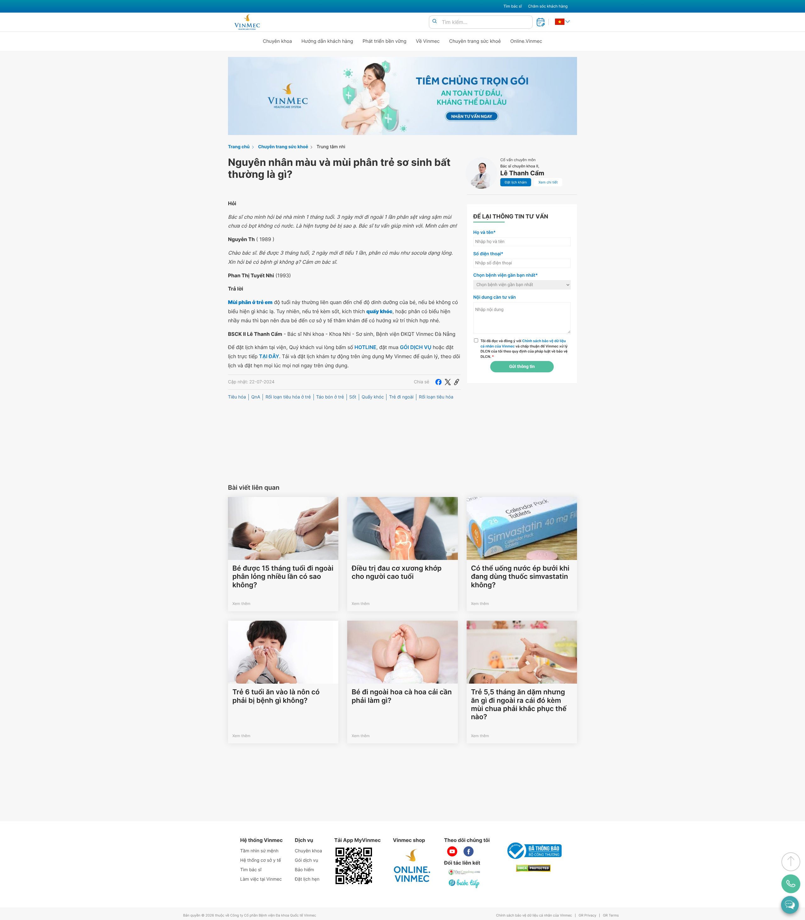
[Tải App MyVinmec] (353, 865)
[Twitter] (448, 382)
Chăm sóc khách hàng (548, 6)
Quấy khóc (373, 397)
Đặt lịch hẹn (307, 879)
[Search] (434, 22)
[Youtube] (452, 851)
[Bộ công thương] (533, 850)
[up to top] (790, 861)
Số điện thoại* (488, 254)
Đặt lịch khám (516, 182)
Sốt (352, 397)
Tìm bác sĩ (512, 6)
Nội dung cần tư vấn (494, 297)
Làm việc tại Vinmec (261, 879)
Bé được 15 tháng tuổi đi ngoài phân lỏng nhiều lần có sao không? (282, 576)
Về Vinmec (428, 41)
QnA (255, 397)
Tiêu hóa (237, 397)
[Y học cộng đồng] (464, 872)
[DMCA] (533, 868)
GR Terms (611, 915)
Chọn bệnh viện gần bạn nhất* (505, 275)
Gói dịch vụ (306, 860)
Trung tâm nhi (331, 147)
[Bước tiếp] (464, 883)
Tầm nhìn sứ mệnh (259, 851)
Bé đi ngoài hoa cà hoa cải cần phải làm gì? (402, 696)
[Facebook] (438, 382)
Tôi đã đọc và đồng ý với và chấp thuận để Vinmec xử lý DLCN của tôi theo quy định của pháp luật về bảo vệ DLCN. (524, 349)
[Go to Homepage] (247, 22)
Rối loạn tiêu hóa (436, 397)
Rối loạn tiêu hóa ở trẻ (288, 397)
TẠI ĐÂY (269, 356)
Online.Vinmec (526, 41)
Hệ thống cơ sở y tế (260, 860)
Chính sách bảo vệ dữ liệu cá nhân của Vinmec (534, 915)
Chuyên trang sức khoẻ (475, 41)
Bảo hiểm (304, 869)
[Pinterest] (456, 382)
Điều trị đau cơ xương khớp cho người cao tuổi (396, 572)
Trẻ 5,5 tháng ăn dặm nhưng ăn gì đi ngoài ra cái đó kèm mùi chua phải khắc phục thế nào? (519, 704)
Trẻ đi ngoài (401, 397)
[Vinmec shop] (412, 865)
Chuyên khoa (277, 41)
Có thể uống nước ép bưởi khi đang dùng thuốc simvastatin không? (520, 576)
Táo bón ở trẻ (330, 397)
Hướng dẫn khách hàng (327, 41)
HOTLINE (365, 347)
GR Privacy (587, 915)
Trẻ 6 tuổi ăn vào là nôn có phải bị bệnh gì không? (275, 696)
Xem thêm (241, 603)
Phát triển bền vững (385, 41)
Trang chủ (239, 147)
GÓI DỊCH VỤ (415, 347)
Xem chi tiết (548, 182)
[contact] (791, 883)
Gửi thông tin (522, 366)
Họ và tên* (484, 232)
